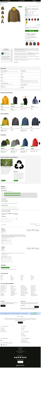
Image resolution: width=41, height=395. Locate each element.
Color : (26, 17)
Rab (26, 7)
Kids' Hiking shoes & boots (14, 293)
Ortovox (2, 276)
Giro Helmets (32, 286)
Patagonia (2, 275)
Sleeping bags (2, 295)
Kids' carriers (12, 295)
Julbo (31, 275)
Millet (11, 276)
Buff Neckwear (33, 293)
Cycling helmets (13, 294)
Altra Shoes (32, 292)
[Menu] (0, 4)
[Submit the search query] (39, 4)
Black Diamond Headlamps (24, 293)
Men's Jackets (29, 6)
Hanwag (32, 277)
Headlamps (2, 294)
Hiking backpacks (13, 286)
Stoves (12, 285)
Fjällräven (22, 275)
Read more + (16, 62)
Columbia (22, 276)
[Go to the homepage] (25, 6)
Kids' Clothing (22, 285)
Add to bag (31, 30)
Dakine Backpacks (23, 295)
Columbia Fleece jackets (24, 292)
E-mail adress (23, 305)
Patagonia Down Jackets (34, 295)
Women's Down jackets (4, 285)
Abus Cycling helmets (34, 294)
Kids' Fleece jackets (23, 286)
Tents (1, 292)
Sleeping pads (2, 293)
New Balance (32, 276)
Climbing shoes (13, 292)
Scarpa (22, 277)
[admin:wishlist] (39, 31)
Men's (27, 6)
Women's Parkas (3, 286)
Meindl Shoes (22, 294)
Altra (11, 275)
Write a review (33, 11)
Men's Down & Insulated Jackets (35, 6)
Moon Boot (12, 277)
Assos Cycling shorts (33, 285)
